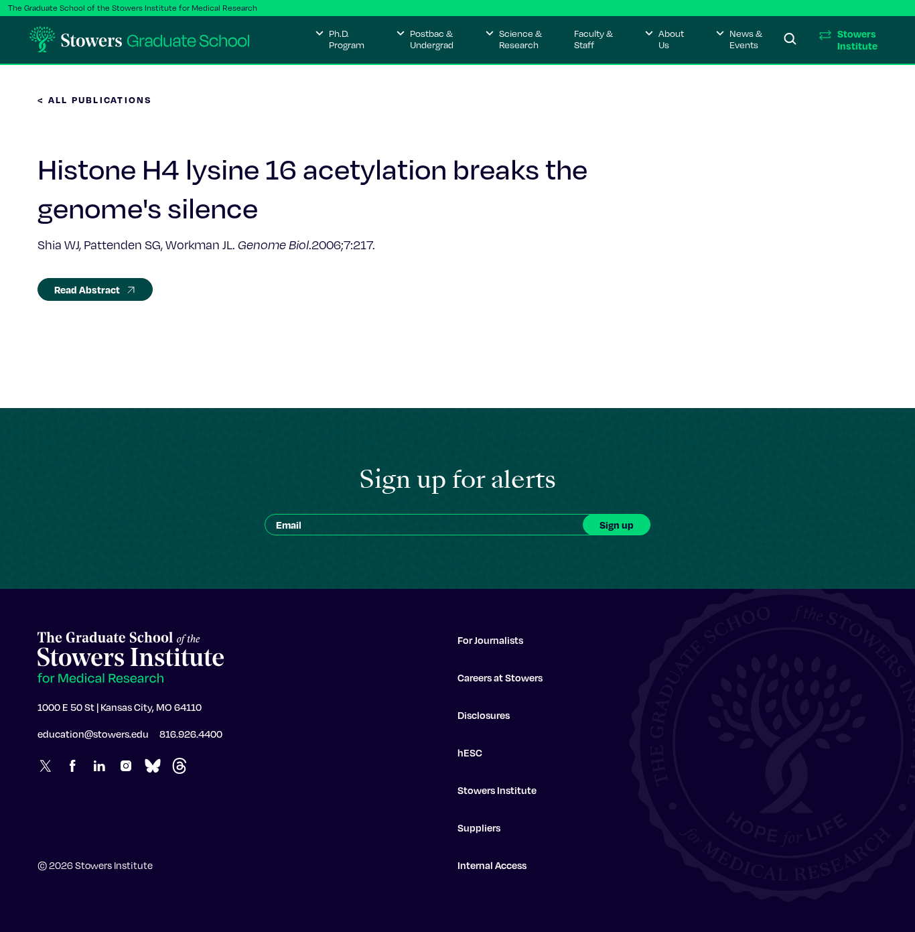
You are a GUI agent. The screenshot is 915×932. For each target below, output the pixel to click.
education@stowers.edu (93, 734)
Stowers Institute (497, 790)
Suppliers (479, 827)
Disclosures (484, 715)
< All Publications (95, 99)
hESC (470, 752)
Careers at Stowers (500, 677)
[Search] (790, 39)
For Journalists (490, 640)
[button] (339, 39)
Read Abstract (87, 289)
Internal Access (492, 865)
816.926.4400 (190, 734)
